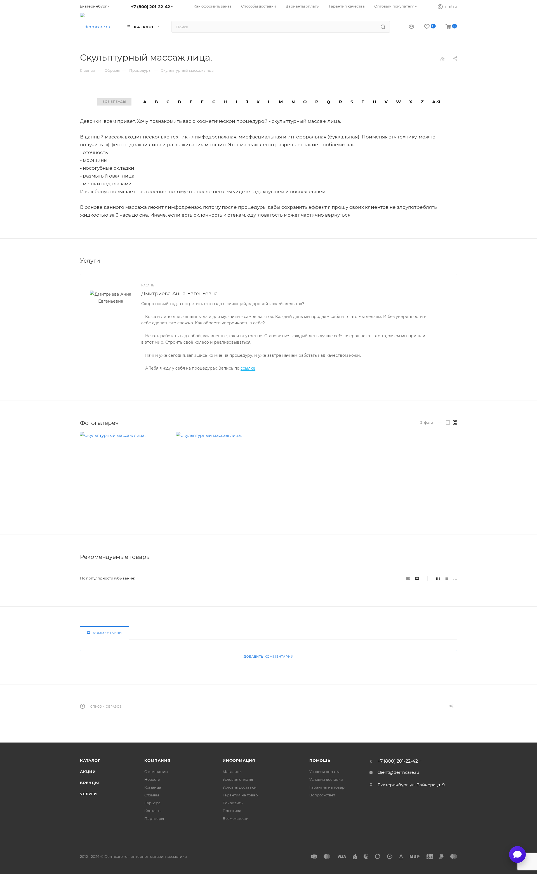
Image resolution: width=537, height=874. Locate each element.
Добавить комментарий (269, 657)
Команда (152, 787)
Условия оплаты (238, 779)
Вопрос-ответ (322, 795)
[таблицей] (455, 578)
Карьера (152, 803)
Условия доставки (239, 787)
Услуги (88, 794)
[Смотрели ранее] (406, 26)
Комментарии (107, 633)
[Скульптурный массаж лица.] (123, 475)
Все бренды (114, 102)
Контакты (153, 810)
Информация (239, 760)
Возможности (236, 818)
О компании (156, 771)
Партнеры (154, 818)
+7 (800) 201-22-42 (150, 6)
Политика (232, 810)
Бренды (89, 782)
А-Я (436, 101)
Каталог (90, 760)
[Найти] (383, 27)
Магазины (232, 771)
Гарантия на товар (240, 795)
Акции (88, 771)
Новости (152, 779)
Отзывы (151, 795)
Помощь (319, 760)
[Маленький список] (408, 578)
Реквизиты (233, 803)
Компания (157, 760)
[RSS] (442, 58)
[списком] (446, 578)
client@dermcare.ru (398, 772)
